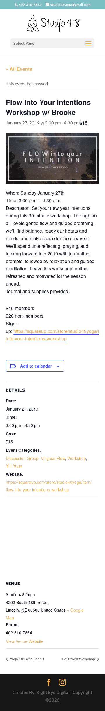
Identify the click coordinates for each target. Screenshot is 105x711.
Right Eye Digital (52, 692)
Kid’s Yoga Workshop (78, 658)
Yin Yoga (14, 465)
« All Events (19, 68)
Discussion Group (22, 458)
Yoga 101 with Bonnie (27, 658)
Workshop (76, 458)
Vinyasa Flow (53, 458)
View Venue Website (24, 641)
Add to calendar (36, 366)
